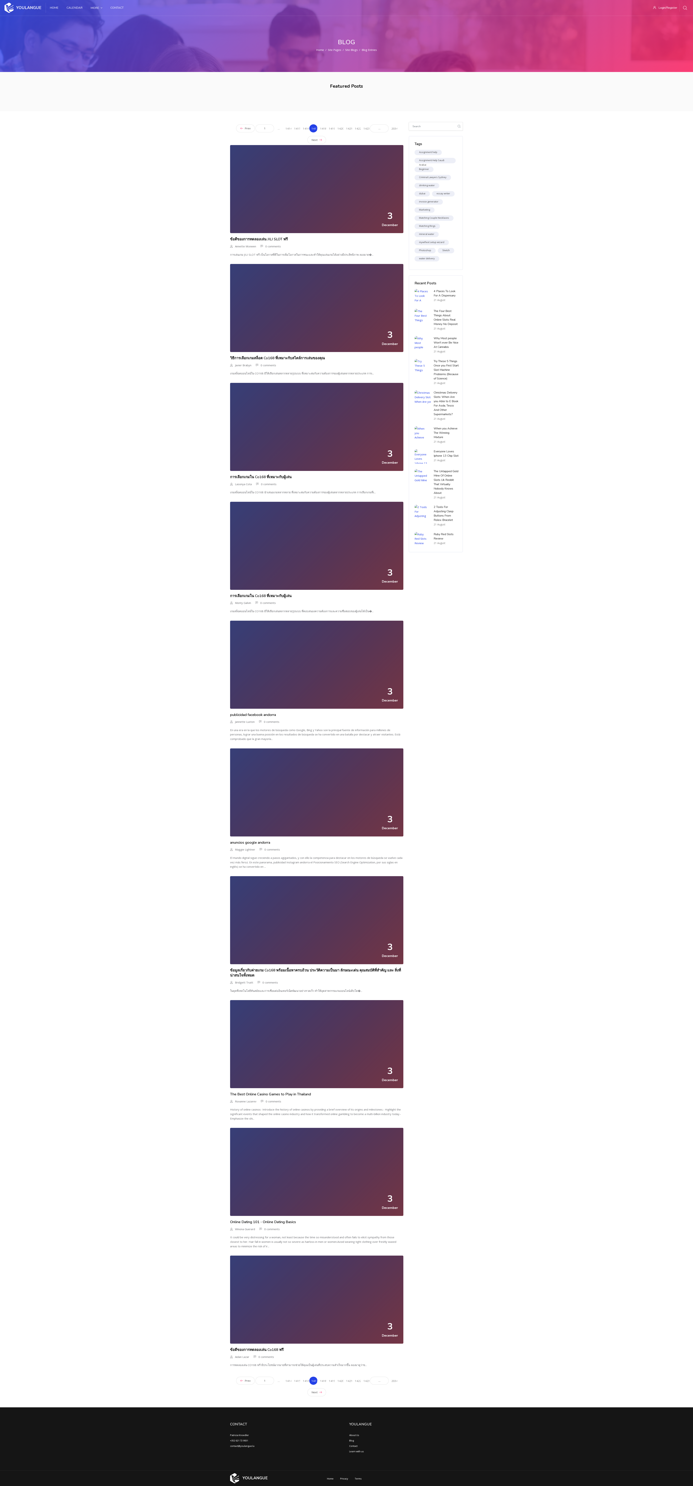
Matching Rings (427, 226)
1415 (297, 128)
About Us (354, 1435)
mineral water (426, 234)
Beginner (424, 169)
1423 (366, 128)
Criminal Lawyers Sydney (432, 177)
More (95, 8)
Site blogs (351, 50)
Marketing (424, 209)
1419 (332, 128)
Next (314, 140)
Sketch (446, 250)
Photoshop (425, 250)
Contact (117, 8)
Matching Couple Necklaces (434, 217)
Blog (351, 1440)
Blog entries (369, 50)
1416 (306, 128)
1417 (314, 129)
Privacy (344, 1478)
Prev (247, 128)
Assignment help (428, 152)
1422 (358, 128)
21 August (439, 300)
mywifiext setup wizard (431, 242)
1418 (323, 128)
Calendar (74, 8)
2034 (394, 128)
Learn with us (356, 1451)
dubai (422, 193)
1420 (340, 128)
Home (54, 8)
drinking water (427, 185)
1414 (288, 128)
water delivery (427, 258)
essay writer (443, 193)
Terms (358, 1478)
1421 (349, 128)
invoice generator (428, 201)
